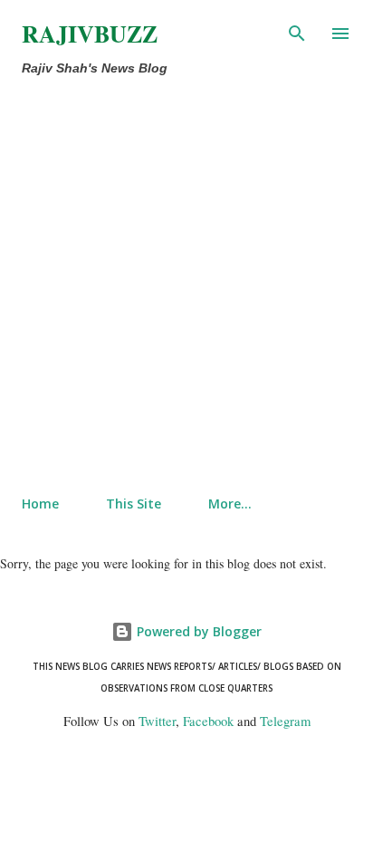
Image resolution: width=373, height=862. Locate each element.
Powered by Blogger (197, 631)
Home (40, 503)
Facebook (208, 721)
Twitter (157, 721)
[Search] (297, 33)
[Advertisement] (186, 286)
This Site (133, 503)
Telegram (285, 721)
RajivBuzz (90, 33)
